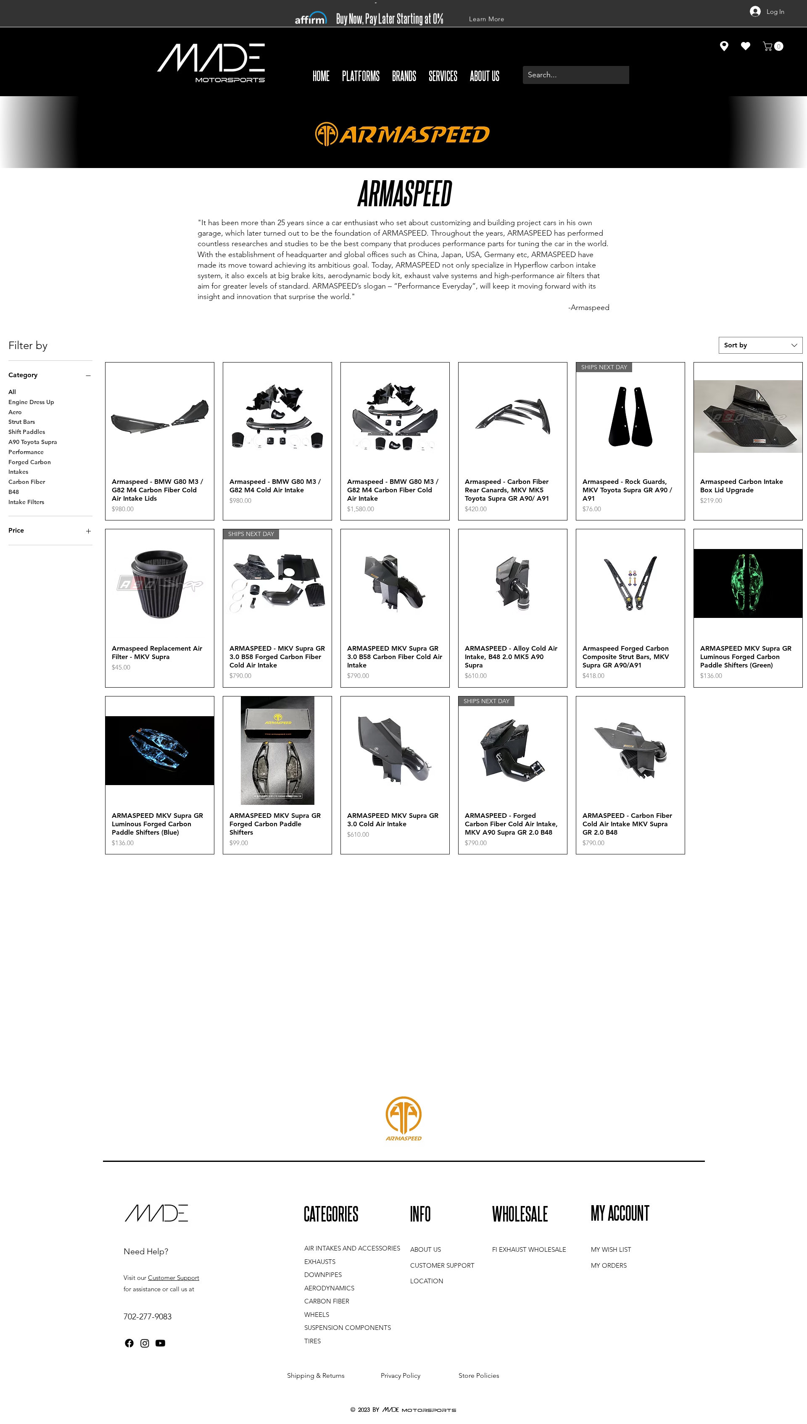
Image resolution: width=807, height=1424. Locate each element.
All (12, 392)
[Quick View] (159, 417)
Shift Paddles (26, 432)
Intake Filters (26, 502)
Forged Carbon (29, 462)
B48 (13, 492)
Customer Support (173, 1278)
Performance (26, 452)
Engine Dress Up (31, 402)
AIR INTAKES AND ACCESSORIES (352, 1248)
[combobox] (761, 345)
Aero (15, 412)
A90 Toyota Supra (32, 442)
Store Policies (479, 1375)
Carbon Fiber (26, 482)
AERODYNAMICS (329, 1288)
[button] (361, 75)
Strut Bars (21, 422)
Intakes (18, 472)
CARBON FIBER (326, 1301)
